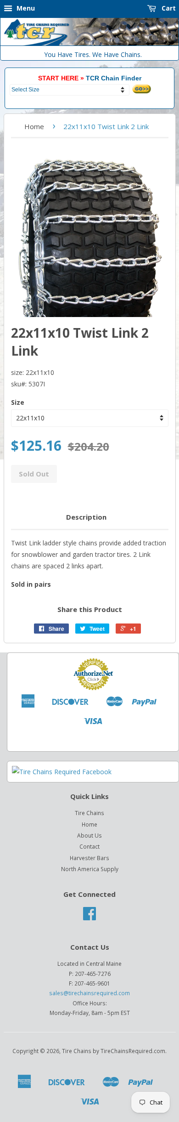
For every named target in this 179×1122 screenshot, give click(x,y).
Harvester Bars (89, 857)
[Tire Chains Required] (62, 771)
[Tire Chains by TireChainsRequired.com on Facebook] (89, 916)
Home (34, 126)
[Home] (89, 43)
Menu (25, 8)
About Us (89, 835)
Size (17, 402)
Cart (168, 8)
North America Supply (89, 869)
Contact (89, 846)
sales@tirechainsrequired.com (89, 993)
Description (86, 516)
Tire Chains (89, 812)
